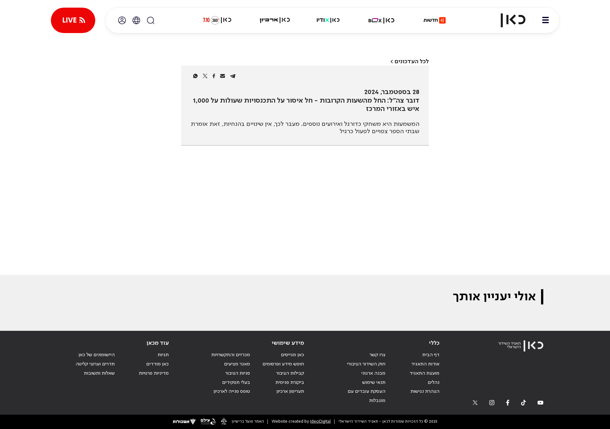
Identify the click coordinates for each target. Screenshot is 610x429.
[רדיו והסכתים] (328, 20)
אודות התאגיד (425, 364)
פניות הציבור (237, 373)
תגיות (163, 355)
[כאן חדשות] (434, 20)
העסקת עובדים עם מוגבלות (366, 396)
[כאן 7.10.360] (217, 20)
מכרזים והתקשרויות (230, 355)
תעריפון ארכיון (290, 391)
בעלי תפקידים (236, 382)
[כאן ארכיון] (275, 20)
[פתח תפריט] (545, 20)
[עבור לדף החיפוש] (150, 20)
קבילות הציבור (290, 373)
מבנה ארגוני (373, 373)
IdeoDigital (320, 421)
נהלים (433, 382)
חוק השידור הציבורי (366, 364)
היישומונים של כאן (96, 355)
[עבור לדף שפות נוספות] (136, 20)
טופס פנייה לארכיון (232, 391)
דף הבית (430, 355)
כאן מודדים (157, 364)
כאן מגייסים (292, 355)
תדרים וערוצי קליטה (95, 364)
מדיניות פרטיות (154, 373)
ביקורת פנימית (289, 382)
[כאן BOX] (382, 20)
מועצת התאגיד (424, 373)
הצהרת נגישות (424, 391)
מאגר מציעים (237, 364)
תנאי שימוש (373, 382)
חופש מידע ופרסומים (283, 364)
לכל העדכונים (412, 61)
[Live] (73, 20)
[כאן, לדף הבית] (507, 20)
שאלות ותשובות (99, 373)
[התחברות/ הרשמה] (122, 20)
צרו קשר (377, 355)
